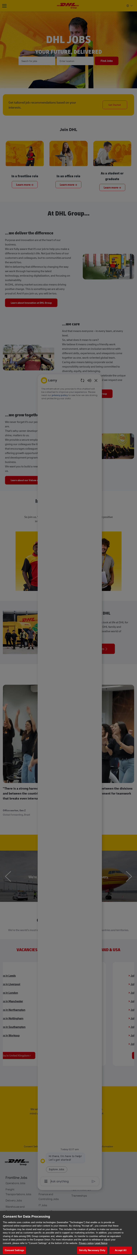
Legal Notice (101, 1243)
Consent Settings (14, 1250)
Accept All (120, 1250)
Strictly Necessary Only (92, 1250)
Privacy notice (86, 1243)
